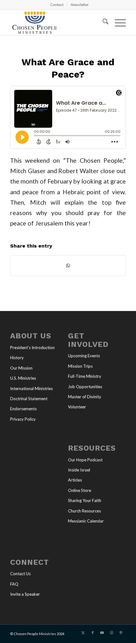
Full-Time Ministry (84, 376)
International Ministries (31, 388)
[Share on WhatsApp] (68, 265)
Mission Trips (80, 366)
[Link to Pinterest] (121, 632)
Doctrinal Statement (28, 398)
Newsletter (80, 5)
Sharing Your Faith (84, 500)
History (17, 357)
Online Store (79, 490)
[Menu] (117, 22)
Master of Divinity (84, 396)
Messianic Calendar (86, 520)
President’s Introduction (32, 347)
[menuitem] (57, 4)
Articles (75, 479)
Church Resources (84, 510)
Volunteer (77, 406)
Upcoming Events (84, 355)
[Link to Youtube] (102, 632)
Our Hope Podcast (85, 459)
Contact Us (20, 573)
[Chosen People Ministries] (56, 22)
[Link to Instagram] (111, 632)
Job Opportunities (85, 386)
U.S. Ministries (23, 378)
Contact (57, 5)
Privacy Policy (23, 419)
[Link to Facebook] (92, 632)
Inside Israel (79, 469)
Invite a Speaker (25, 594)
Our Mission (21, 368)
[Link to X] (83, 632)
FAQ (14, 584)
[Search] (102, 22)
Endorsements (23, 408)
